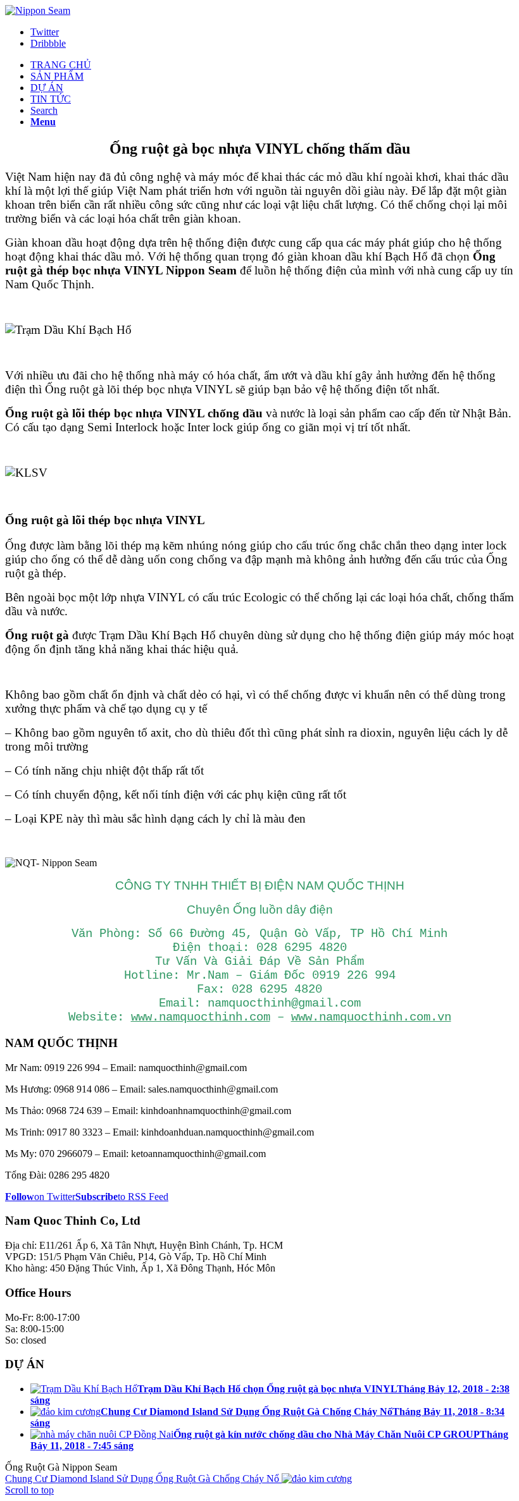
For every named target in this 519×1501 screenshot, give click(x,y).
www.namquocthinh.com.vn (371, 1017)
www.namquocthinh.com (200, 1017)
